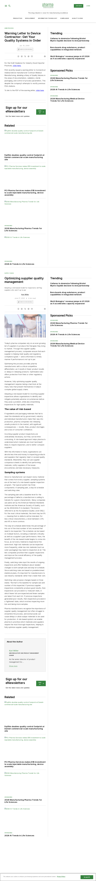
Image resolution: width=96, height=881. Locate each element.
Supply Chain (9, 273)
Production (17, 18)
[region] (48, 877)
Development (30, 18)
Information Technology (47, 18)
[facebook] (18, 56)
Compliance (64, 18)
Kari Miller (25, 294)
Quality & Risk (77, 18)
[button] (5, 5)
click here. (17, 66)
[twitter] (25, 56)
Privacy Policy (61, 876)
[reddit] (28, 56)
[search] (9, 5)
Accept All (87, 877)
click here (40, 90)
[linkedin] (22, 56)
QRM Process (9, 28)
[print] (45, 56)
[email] (32, 56)
